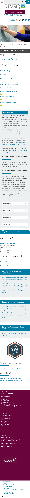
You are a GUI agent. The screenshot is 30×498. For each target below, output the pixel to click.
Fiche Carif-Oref (4, 266)
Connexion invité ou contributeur (9, 407)
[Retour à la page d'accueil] (15, 9)
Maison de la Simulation (7, 445)
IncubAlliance (4, 423)
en (23, 1)
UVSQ (5, 44)
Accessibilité (6, 481)
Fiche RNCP (3, 262)
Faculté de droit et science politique (10, 243)
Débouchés (7, 217)
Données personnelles (9, 485)
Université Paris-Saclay (7, 415)
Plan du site (6, 488)
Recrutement (4, 399)
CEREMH (3, 442)
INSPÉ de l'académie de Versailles (9, 440)
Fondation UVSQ (5, 437)
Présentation (8, 113)
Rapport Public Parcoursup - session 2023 (14, 307)
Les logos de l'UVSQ (6, 402)
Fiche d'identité (5, 401)
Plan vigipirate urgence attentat (9, 404)
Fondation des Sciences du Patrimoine (11, 443)
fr (25, 1)
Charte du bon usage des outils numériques (12, 405)
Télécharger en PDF (13, 232)
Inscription (7, 203)
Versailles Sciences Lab (7, 446)
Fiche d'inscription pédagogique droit (16, 277)
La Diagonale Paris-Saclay (7, 426)
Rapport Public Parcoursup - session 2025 (14, 313)
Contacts (6, 224)
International (16, 142)
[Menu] (2, 2)
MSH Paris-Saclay (5, 420)
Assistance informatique (7, 393)
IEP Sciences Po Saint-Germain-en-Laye (11, 439)
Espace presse (4, 398)
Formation (12, 44)
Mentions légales (7, 486)
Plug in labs (4, 421)
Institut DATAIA (5, 424)
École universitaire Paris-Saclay (9, 417)
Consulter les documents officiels (13, 369)
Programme (7, 210)
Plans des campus (5, 396)
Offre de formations (21, 44)
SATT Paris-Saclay (5, 418)
